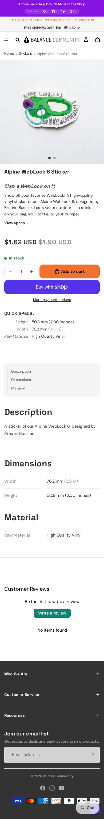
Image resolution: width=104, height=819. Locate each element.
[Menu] (6, 40)
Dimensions (21, 379)
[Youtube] (61, 788)
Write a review (52, 613)
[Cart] (97, 40)
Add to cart (73, 271)
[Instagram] (52, 788)
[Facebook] (42, 788)
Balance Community (58, 776)
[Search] (17, 40)
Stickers (25, 53)
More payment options (52, 299)
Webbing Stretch (59, 20)
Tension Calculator (26, 20)
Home (9, 53)
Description (21, 371)
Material (18, 388)
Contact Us (84, 20)
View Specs (16, 222)
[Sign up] (91, 755)
